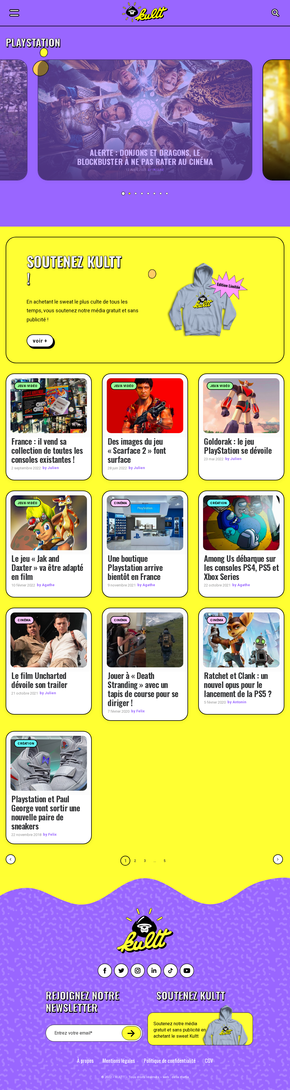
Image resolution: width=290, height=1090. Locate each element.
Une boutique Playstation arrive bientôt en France (136, 567)
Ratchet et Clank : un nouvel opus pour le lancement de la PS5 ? (238, 684)
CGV (209, 1060)
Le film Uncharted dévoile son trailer (39, 680)
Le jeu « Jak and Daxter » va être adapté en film (47, 567)
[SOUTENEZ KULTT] (213, 1018)
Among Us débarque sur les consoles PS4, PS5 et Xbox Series (241, 567)
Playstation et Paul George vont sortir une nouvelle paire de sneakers (45, 812)
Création (218, 503)
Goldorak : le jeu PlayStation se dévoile (238, 445)
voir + (40, 341)
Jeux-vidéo (27, 386)
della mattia (180, 1077)
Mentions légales (119, 1060)
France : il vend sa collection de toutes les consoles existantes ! (47, 450)
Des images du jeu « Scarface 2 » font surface (137, 450)
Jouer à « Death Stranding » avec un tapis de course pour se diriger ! (143, 689)
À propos (85, 1060)
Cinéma (120, 503)
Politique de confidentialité (170, 1060)
